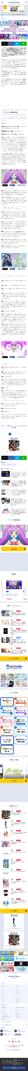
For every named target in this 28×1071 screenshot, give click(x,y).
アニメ (15, 464)
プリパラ (3, 464)
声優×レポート (4, 1019)
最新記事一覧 (4, 1007)
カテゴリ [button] (3, 983)
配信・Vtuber (18, 999)
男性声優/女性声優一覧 (6, 1016)
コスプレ (17, 997)
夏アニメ (17, 1009)
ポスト (6, 185)
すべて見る (14, 910)
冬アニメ (17, 1012)
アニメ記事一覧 (4, 1014)
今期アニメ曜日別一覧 (20, 1007)
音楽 (2, 997)
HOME (3, 985)
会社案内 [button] (3, 1027)
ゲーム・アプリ (18, 995)
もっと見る (14, 780)
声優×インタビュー (19, 1016)
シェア (13, 185)
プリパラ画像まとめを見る (14, 549)
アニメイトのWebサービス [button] (6, 1024)
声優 (16, 988)
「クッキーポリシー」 (7, 1064)
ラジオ (3, 990)
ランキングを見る (14, 658)
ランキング (18, 985)
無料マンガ (18, 1002)
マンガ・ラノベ (4, 995)
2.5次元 (3, 999)
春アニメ (3, 1009)
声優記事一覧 (18, 1014)
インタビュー (9, 464)
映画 (16, 992)
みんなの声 (18, 990)
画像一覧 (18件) (22, 185)
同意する (14, 1067)
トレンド (3, 1002)
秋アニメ (3, 1012)
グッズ (3, 992)
